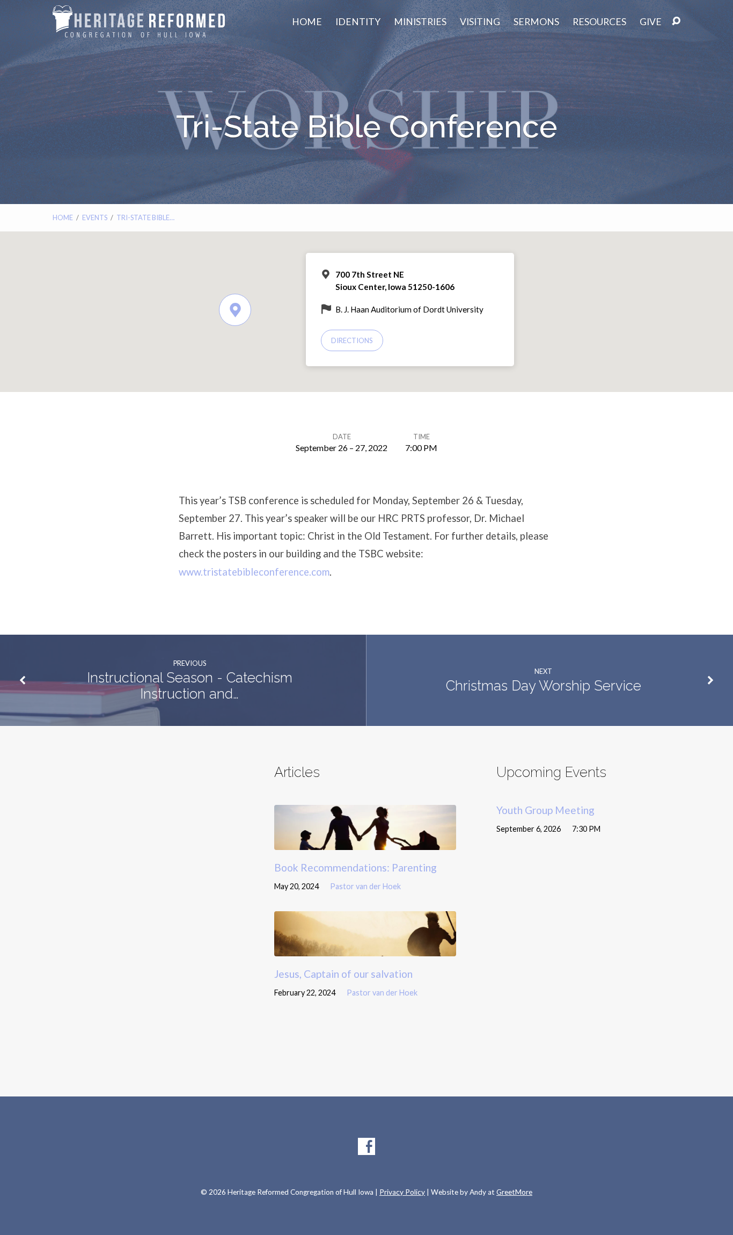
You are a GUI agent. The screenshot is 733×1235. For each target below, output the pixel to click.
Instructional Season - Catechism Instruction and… (189, 686)
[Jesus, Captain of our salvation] (365, 948)
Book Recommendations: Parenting (355, 867)
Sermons (536, 22)
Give (651, 22)
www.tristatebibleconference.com (254, 572)
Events (94, 217)
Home (307, 22)
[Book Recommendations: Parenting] (365, 842)
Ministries (420, 22)
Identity (357, 22)
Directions (352, 340)
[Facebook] (366, 1146)
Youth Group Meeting (545, 810)
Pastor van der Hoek (365, 886)
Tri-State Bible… (145, 217)
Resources (599, 22)
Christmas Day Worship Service (543, 686)
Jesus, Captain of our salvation (343, 974)
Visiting (480, 22)
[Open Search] (676, 21)
